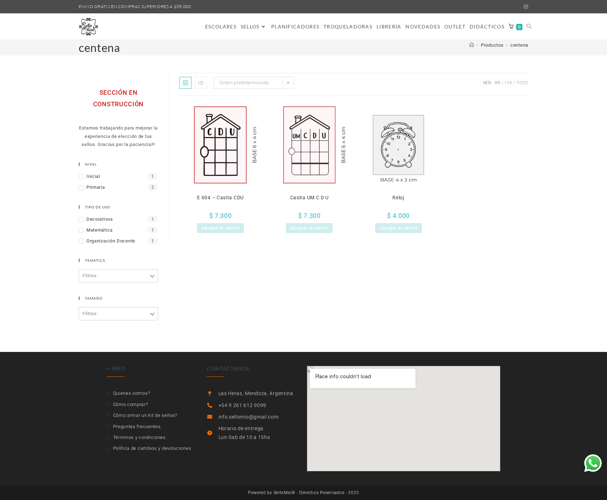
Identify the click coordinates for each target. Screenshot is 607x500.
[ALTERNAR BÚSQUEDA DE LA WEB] (529, 27)
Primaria (95, 187)
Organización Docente (110, 241)
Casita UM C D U (309, 197)
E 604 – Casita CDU (220, 197)
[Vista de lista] (201, 83)
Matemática (99, 230)
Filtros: (90, 275)
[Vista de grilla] (185, 83)
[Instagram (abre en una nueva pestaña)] (525, 6)
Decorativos (99, 219)
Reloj (398, 197)
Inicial (93, 176)
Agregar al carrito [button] (220, 228)
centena (519, 45)
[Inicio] (471, 45)
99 (497, 82)
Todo (522, 82)
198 (508, 82)
